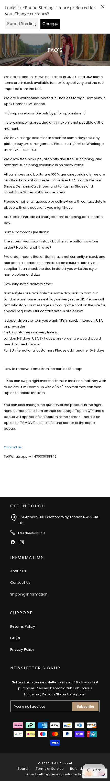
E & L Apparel (61, 763)
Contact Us (20, 582)
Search (23, 768)
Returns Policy (22, 626)
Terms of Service (50, 768)
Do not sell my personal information (55, 774)
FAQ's (15, 637)
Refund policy (81, 768)
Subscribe (85, 706)
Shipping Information (29, 594)
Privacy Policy (22, 649)
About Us (18, 571)
